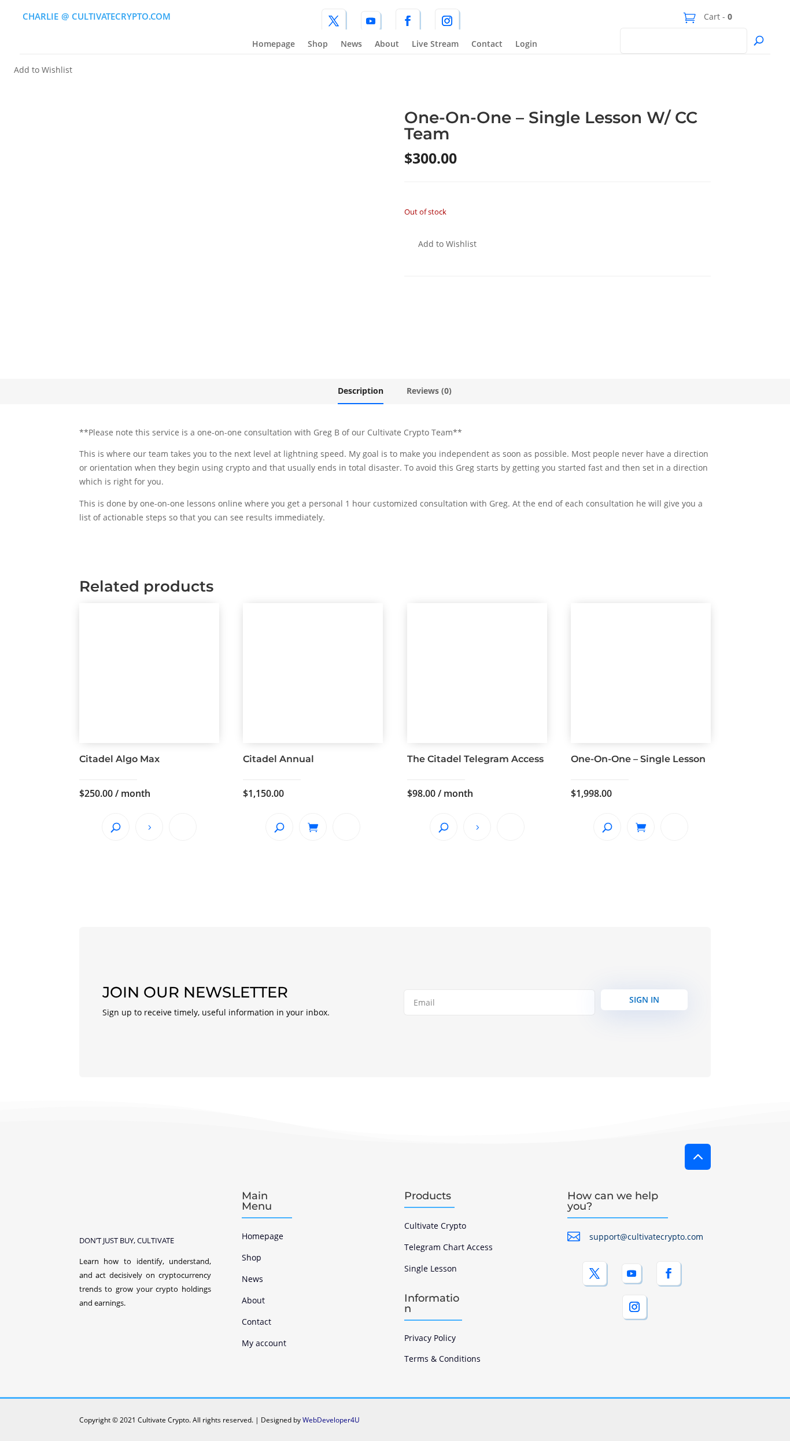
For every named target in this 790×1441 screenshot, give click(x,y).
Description (360, 390)
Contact (487, 44)
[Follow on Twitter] (334, 21)
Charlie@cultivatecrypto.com (97, 16)
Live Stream (435, 44)
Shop (318, 44)
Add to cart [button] (313, 827)
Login (526, 44)
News (351, 44)
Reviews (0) (429, 390)
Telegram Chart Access (448, 1247)
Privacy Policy (430, 1337)
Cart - (717, 16)
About (387, 44)
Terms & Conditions (442, 1358)
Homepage (273, 44)
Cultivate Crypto (435, 1225)
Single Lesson (430, 1268)
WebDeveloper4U (331, 1420)
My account (264, 1342)
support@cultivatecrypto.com (646, 1236)
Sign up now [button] (149, 827)
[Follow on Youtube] (371, 21)
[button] (36, 70)
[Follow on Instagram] (447, 21)
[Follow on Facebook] (408, 21)
